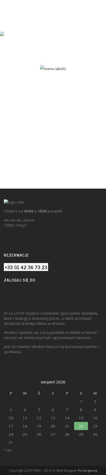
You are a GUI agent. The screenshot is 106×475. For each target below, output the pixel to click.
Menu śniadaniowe (53, 144)
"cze (8, 449)
